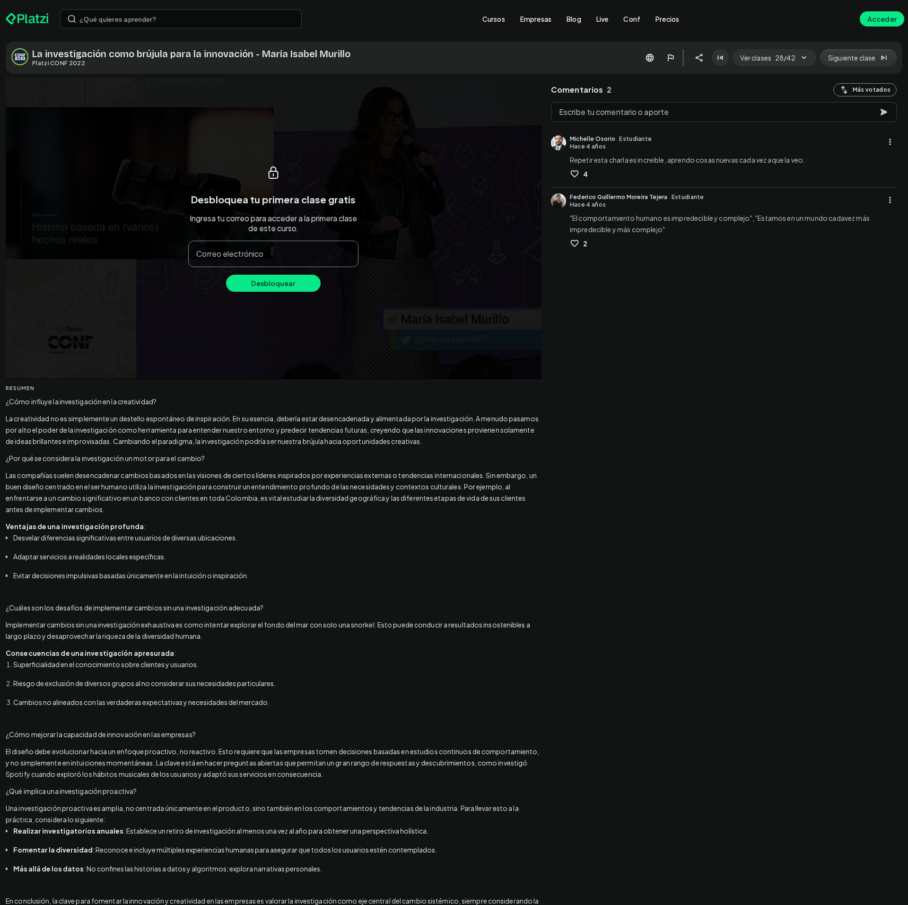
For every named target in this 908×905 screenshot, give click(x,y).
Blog (574, 19)
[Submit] (72, 19)
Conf (631, 19)
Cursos (493, 19)
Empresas (535, 19)
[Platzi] (27, 18)
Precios (667, 19)
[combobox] (181, 18)
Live (602, 19)
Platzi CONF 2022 (58, 63)
